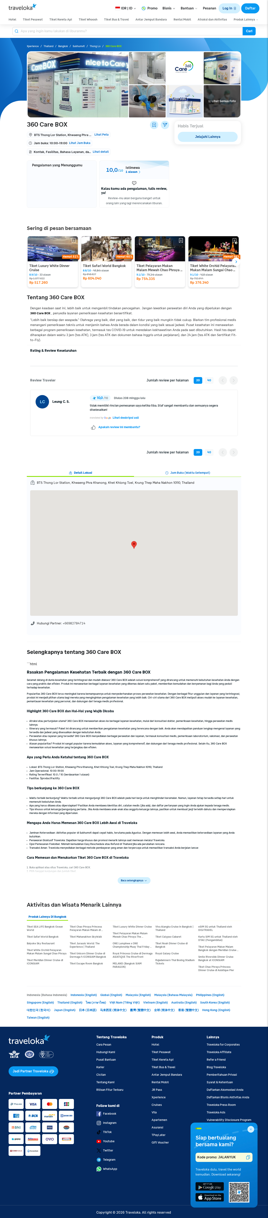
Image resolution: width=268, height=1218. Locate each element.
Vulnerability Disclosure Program (229, 1120)
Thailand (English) (69, 1002)
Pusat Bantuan (106, 1059)
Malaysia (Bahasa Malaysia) (173, 995)
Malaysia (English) (138, 995)
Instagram (109, 1123)
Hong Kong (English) (216, 1010)
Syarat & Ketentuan (220, 1082)
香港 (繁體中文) (188, 1010)
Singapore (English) (40, 1002)
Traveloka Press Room (221, 1105)
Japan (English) (65, 1010)
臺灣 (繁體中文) (140, 1010)
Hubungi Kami (105, 1052)
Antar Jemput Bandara (167, 1075)
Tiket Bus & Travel (163, 1067)
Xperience (159, 1097)
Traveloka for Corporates (223, 1044)
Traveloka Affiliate (219, 1052)
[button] (229, 8)
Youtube (109, 1141)
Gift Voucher (160, 1142)
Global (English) (111, 995)
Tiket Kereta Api (163, 1059)
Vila (154, 1112)
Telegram (109, 1160)
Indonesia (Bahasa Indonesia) (47, 995)
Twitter (108, 1150)
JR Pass (157, 1090)
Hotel (155, 1044)
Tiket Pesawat (161, 1052)
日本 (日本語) (88, 1010)
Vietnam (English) (155, 1002)
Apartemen (159, 1120)
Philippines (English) (210, 995)
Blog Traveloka (216, 1067)
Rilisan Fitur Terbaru (109, 1090)
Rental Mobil (160, 1082)
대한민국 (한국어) (38, 1010)
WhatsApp (110, 1169)
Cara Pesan (103, 1044)
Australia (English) (184, 1002)
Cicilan (101, 1075)
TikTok (107, 1132)
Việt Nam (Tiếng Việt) (125, 1002)
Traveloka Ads (216, 1112)
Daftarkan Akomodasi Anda (225, 1090)
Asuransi (157, 1127)
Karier (100, 1067)
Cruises (157, 1105)
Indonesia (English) (84, 995)
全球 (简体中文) (164, 1010)
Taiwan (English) (38, 1017)
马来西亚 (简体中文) (113, 1010)
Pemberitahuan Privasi (222, 1075)
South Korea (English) (215, 1002)
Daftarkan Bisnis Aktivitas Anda (228, 1097)
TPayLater (158, 1135)
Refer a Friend (216, 1059)
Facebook (109, 1113)
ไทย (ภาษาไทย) (96, 1002)
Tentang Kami (105, 1082)
